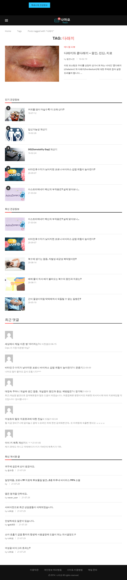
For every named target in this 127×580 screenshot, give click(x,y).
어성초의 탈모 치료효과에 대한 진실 (23, 418)
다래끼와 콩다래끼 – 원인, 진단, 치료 (88, 53)
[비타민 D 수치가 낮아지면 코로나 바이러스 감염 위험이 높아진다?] (15, 174)
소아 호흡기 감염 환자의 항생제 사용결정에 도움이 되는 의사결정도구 (40, 534)
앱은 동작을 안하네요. (16, 493)
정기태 (78, 391)
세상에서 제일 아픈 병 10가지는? (22, 343)
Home (8, 31)
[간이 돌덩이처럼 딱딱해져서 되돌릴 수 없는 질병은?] (15, 304)
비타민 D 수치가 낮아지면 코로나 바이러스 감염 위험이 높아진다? (61, 169)
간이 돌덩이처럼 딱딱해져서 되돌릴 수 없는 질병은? (54, 299)
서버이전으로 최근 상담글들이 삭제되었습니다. (29, 507)
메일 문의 (92, 569)
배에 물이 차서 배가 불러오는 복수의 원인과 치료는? (55, 279)
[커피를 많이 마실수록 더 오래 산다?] (15, 114)
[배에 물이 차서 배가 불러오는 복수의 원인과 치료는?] (15, 284)
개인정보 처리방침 (53, 569)
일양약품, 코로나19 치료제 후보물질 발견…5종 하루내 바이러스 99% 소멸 (42, 480)
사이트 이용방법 (75, 569)
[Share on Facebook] (92, 79)
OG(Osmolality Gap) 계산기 (42, 149)
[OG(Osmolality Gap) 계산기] (15, 154)
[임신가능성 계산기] (15, 134)
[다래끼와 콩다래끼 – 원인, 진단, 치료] (32, 64)
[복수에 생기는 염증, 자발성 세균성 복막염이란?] (15, 264)
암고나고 (71, 59)
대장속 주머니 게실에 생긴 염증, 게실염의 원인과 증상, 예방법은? (39, 391)
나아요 (11, 511)
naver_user (13, 497)
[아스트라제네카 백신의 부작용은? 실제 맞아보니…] (15, 194)
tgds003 (11, 524)
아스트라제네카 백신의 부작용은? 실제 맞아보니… (53, 189)
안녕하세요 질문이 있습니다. (19, 521)
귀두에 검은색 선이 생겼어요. (20, 466)
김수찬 (11, 470)
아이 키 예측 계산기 (15, 442)
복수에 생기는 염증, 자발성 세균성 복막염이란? (52, 259)
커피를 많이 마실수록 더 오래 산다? (46, 109)
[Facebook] (59, 10)
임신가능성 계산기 (37, 129)
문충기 (79, 367)
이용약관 (34, 569)
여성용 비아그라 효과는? (17, 548)
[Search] (120, 20)
